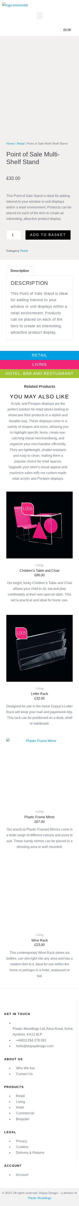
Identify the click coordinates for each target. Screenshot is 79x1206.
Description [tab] (20, 271)
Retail (20, 143)
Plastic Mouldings (39, 1198)
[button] (40, 15)
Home (10, 143)
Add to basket (48, 235)
